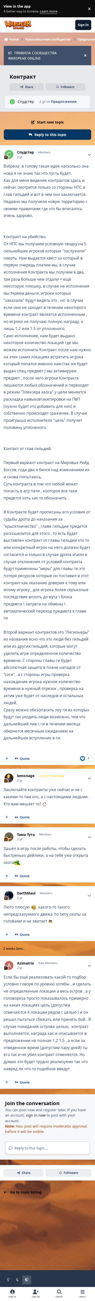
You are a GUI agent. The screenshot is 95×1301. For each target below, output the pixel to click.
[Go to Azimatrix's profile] (9, 965)
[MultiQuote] (7, 759)
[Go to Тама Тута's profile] (9, 836)
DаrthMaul (26, 893)
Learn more (10, 8)
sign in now (36, 1115)
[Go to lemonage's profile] (9, 778)
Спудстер (26, 101)
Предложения (64, 101)
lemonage (25, 776)
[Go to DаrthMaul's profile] (9, 895)
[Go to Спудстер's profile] (12, 101)
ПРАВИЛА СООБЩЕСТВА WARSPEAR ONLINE (32, 55)
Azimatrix (25, 963)
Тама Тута (26, 834)
